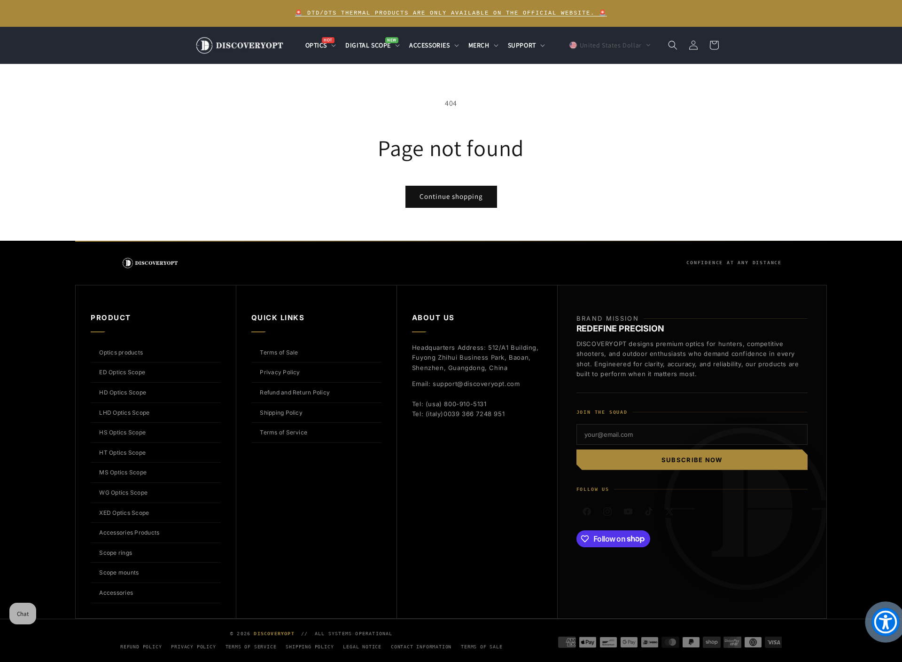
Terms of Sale (279, 352)
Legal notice (362, 646)
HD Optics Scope (122, 392)
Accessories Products (129, 532)
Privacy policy (193, 646)
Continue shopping (451, 196)
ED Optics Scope (122, 372)
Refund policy (141, 646)
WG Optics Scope (123, 492)
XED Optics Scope (124, 512)
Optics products (121, 352)
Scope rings (115, 552)
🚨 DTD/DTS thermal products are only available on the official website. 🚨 (451, 13)
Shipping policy (310, 646)
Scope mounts (119, 572)
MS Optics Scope (123, 472)
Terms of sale (481, 646)
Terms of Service (283, 432)
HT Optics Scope (122, 452)
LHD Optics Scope (124, 412)
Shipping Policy (281, 412)
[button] (320, 45)
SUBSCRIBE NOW (692, 460)
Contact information (421, 646)
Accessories (116, 592)
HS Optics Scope (122, 432)
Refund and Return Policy (295, 392)
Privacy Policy (280, 372)
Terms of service (251, 646)
